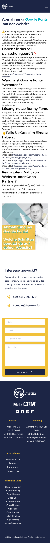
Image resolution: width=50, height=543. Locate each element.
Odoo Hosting (13, 505)
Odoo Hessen (13, 494)
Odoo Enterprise (13, 487)
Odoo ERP (13, 508)
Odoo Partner (13, 512)
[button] (46, 6)
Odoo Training (13, 490)
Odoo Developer (13, 523)
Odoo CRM (13, 497)
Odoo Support (13, 501)
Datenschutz (13, 471)
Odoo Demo (13, 519)
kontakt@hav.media (26, 305)
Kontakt (13, 463)
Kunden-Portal (13, 459)
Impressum (13, 467)
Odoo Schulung (13, 516)
